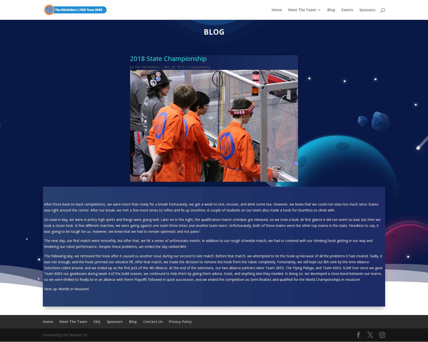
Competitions (199, 67)
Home (277, 10)
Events (347, 10)
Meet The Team (302, 10)
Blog (331, 10)
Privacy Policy (180, 321)
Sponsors (367, 10)
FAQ (97, 321)
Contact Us (152, 321)
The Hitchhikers (147, 67)
